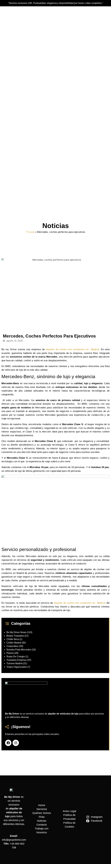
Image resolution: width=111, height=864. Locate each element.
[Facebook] (8, 743)
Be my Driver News (16, 632)
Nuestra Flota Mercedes (19, 649)
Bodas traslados (15, 636)
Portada (30, 232)
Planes (10, 653)
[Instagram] (16, 743)
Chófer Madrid (14, 642)
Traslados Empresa (16, 660)
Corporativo (12, 646)
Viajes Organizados (17, 667)
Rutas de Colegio (16, 656)
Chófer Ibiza (13, 639)
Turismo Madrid (14, 663)
